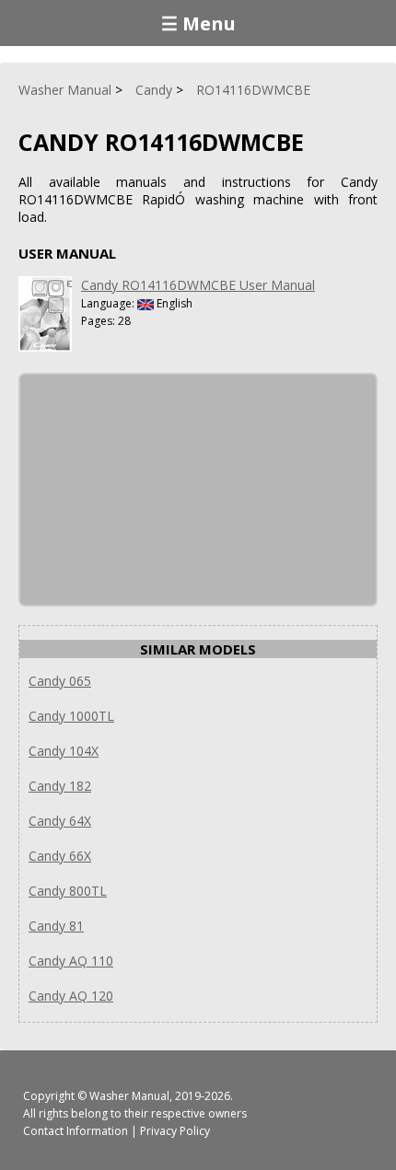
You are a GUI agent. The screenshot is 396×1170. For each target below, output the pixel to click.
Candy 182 (60, 785)
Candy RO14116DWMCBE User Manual (198, 285)
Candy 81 (56, 925)
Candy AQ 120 (71, 995)
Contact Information (75, 1131)
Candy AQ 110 (71, 960)
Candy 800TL (68, 890)
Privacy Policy (175, 1131)
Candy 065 (60, 680)
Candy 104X (64, 750)
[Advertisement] (158, 490)
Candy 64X (60, 820)
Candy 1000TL (71, 715)
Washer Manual (129, 1096)
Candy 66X (60, 855)
